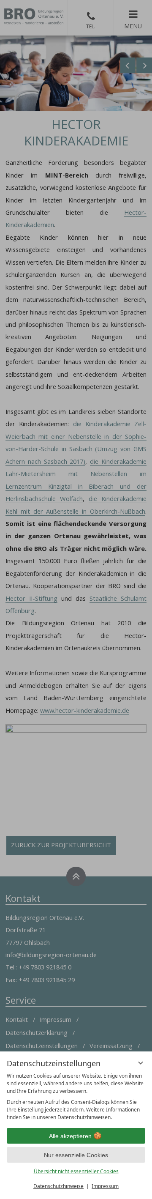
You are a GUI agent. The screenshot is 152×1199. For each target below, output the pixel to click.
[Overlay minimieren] (140, 1062)
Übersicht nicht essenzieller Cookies (76, 1171)
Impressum (105, 1186)
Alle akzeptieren (70, 1136)
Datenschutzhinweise (58, 1186)
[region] (76, 1096)
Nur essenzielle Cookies (76, 1155)
